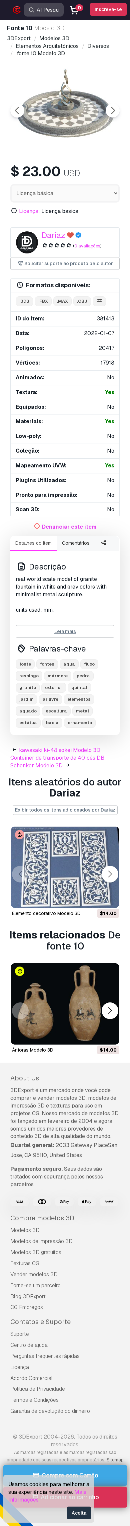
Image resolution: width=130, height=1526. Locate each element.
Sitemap (115, 1460)
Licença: (29, 211)
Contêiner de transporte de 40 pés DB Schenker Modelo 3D (57, 761)
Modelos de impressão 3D (41, 1241)
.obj (82, 301)
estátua (28, 723)
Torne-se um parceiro (35, 1285)
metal (82, 711)
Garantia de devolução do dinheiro (50, 1411)
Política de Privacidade (37, 1388)
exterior (53, 687)
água (69, 664)
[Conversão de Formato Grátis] (99, 301)
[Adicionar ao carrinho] (96, 898)
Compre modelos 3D (42, 1218)
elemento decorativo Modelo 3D (46, 913)
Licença (19, 1367)
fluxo (89, 664)
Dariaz (53, 235)
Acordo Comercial (31, 1378)
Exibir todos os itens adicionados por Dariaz (65, 810)
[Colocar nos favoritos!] (109, 898)
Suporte (19, 1334)
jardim (26, 699)
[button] (110, 874)
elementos (79, 699)
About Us (24, 1078)
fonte (25, 664)
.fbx (43, 301)
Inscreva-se (108, 9)
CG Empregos (26, 1307)
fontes (47, 664)
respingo (29, 676)
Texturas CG (24, 1263)
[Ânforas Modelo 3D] (65, 1004)
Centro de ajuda (29, 1345)
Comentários (76, 543)
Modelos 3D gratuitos (35, 1252)
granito (27, 687)
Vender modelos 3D (34, 1274)
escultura (56, 711)
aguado (28, 711)
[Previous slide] (17, 110)
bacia (52, 723)
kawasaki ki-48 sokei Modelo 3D (59, 750)
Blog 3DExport (28, 1296)
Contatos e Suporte (40, 1321)
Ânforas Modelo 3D (32, 1050)
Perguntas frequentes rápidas (45, 1356)
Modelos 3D (25, 1230)
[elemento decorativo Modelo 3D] (65, 867)
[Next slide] (113, 110)
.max (62, 301)
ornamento (80, 723)
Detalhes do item (33, 543)
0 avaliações (87, 246)
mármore (58, 676)
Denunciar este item (69, 526)
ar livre (50, 699)
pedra (83, 676)
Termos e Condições (34, 1399)
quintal (79, 687)
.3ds (24, 301)
